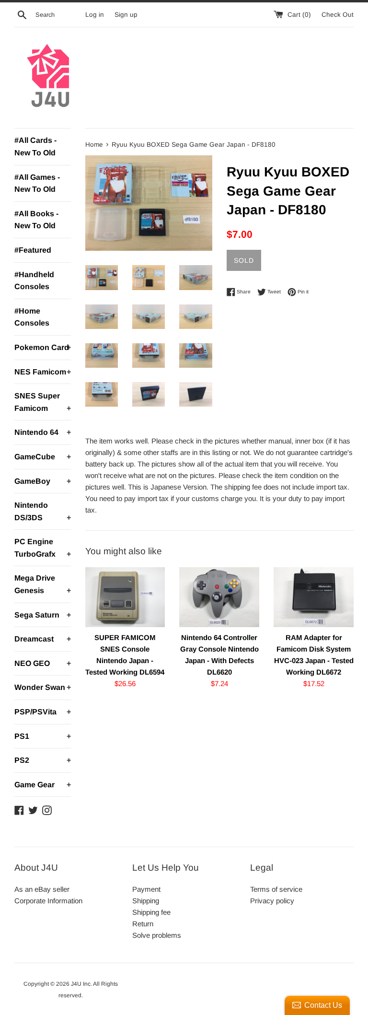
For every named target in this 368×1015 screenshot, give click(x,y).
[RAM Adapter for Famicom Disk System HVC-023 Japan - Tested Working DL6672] (314, 597)
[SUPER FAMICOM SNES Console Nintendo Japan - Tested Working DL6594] (125, 597)
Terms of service (276, 889)
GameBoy (42, 481)
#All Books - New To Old (36, 220)
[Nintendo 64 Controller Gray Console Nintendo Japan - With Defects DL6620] (219, 597)
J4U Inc (81, 983)
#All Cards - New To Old (35, 146)
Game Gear (42, 785)
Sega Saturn (42, 615)
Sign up (126, 14)
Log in (94, 14)
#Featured (32, 250)
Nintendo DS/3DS (42, 511)
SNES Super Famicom (42, 402)
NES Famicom (42, 372)
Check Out (338, 14)
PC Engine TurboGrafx (42, 547)
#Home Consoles (31, 317)
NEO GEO (42, 663)
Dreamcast (42, 639)
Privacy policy (272, 901)
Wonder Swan (42, 687)
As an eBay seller (41, 889)
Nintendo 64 (42, 432)
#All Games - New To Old (37, 183)
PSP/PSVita (42, 712)
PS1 (42, 736)
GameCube (42, 457)
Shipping (145, 901)
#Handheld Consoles (34, 280)
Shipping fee (151, 912)
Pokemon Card (42, 347)
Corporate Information (48, 901)
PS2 (42, 760)
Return (142, 924)
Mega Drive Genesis (42, 584)
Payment (146, 889)
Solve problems (156, 935)
